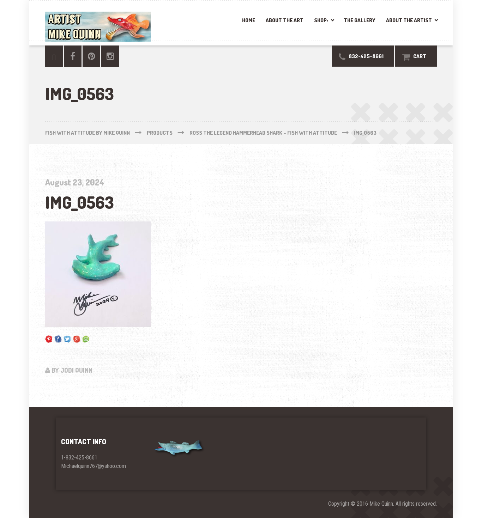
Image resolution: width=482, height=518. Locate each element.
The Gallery (359, 20)
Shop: (321, 20)
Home (248, 20)
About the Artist (409, 20)
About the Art (284, 20)
